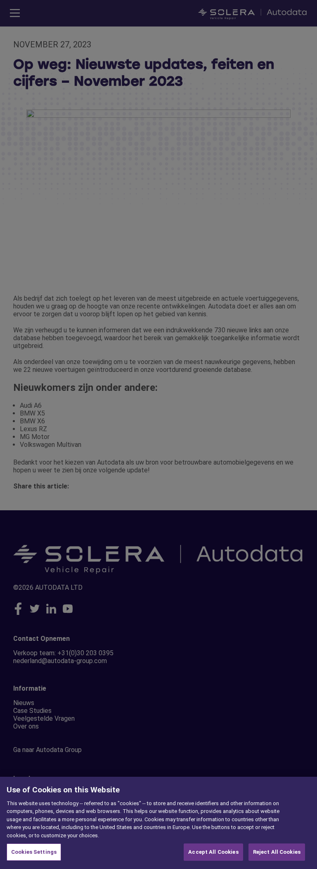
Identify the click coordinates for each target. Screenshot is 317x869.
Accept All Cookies (213, 852)
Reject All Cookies (276, 852)
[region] (158, 823)
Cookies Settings (34, 852)
